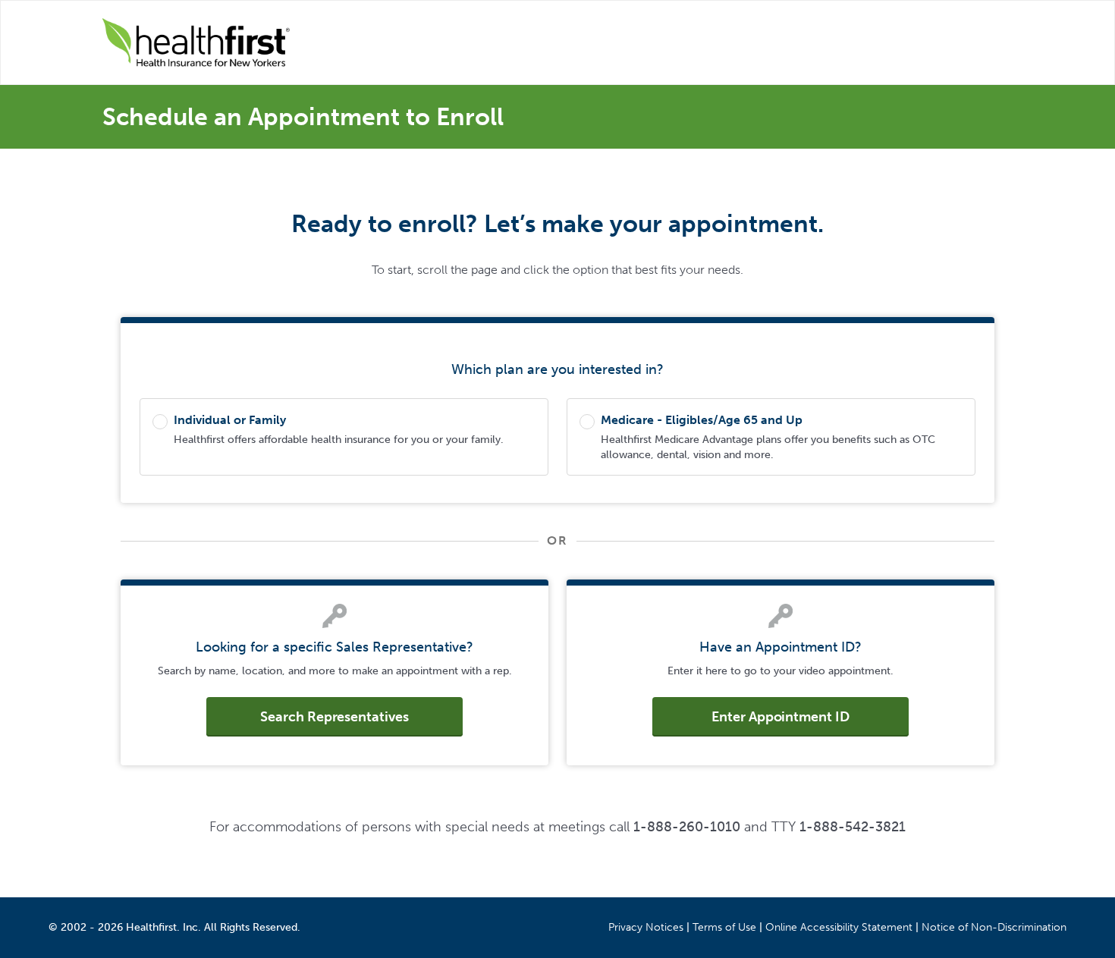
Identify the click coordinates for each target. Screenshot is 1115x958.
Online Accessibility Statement (838, 927)
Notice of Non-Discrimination (994, 927)
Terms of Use (724, 927)
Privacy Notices (645, 927)
